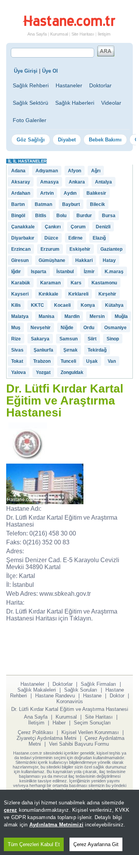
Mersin (97, 316)
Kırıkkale (48, 294)
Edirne (75, 238)
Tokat (17, 361)
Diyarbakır (22, 238)
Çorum (78, 226)
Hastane (92, 696)
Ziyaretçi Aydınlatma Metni (46, 738)
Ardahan (20, 193)
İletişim (104, 34)
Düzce (51, 238)
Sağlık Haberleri (74, 103)
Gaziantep (111, 249)
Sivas (17, 350)
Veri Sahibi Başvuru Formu (79, 744)
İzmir (89, 271)
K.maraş (114, 271)
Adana (18, 170)
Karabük (20, 283)
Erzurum (50, 249)
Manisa (46, 316)
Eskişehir (80, 249)
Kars (76, 283)
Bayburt (71, 204)
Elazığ (99, 238)
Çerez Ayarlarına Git (96, 844)
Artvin (47, 193)
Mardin (72, 316)
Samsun (68, 339)
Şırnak (70, 350)
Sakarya (40, 339)
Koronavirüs (69, 701)
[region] (69, 822)
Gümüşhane (52, 260)
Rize (16, 339)
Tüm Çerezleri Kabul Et (34, 844)
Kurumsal (59, 34)
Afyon (74, 170)
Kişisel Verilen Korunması (90, 732)
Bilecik (97, 204)
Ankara (77, 182)
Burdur (84, 215)
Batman (43, 204)
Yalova (18, 372)
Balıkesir (96, 193)
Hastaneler (69, 85)
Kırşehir (107, 294)
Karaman (50, 283)
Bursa (108, 215)
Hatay (109, 260)
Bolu (61, 215)
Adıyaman (47, 170)
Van (112, 361)
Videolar (111, 103)
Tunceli (68, 361)
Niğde (67, 327)
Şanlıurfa (43, 350)
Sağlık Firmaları (98, 684)
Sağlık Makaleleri (36, 690)
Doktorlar (100, 85)
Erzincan (21, 249)
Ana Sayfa (37, 34)
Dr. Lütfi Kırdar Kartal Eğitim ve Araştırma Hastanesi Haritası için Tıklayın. (61, 615)
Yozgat (43, 372)
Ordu (88, 327)
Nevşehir (41, 327)
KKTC (37, 305)
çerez (10, 810)
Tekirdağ (97, 350)
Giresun (20, 260)
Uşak (92, 361)
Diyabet (67, 140)
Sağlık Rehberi (31, 85)
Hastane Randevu (55, 696)
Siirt (92, 339)
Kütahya (114, 305)
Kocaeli (62, 305)
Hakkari (84, 260)
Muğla (121, 316)
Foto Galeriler (29, 120)
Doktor (117, 696)
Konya (88, 305)
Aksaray (20, 182)
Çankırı (53, 226)
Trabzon (42, 361)
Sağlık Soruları (80, 690)
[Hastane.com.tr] (69, 24)
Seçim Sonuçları (92, 723)
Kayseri (20, 294)
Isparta (38, 271)
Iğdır (16, 271)
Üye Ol (50, 71)
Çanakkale (23, 226)
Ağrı (95, 170)
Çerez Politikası (35, 732)
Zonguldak (72, 372)
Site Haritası (82, 34)
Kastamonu (104, 283)
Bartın (18, 204)
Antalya (103, 182)
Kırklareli (78, 294)
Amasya (49, 182)
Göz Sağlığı (31, 140)
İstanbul (65, 271)
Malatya (20, 316)
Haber (59, 723)
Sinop (113, 339)
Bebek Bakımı (105, 140)
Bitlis (40, 215)
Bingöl (18, 215)
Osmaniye (115, 327)
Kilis (16, 305)
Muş (15, 327)
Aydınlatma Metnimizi (56, 825)
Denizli (103, 226)
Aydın (70, 193)
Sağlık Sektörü (30, 103)
